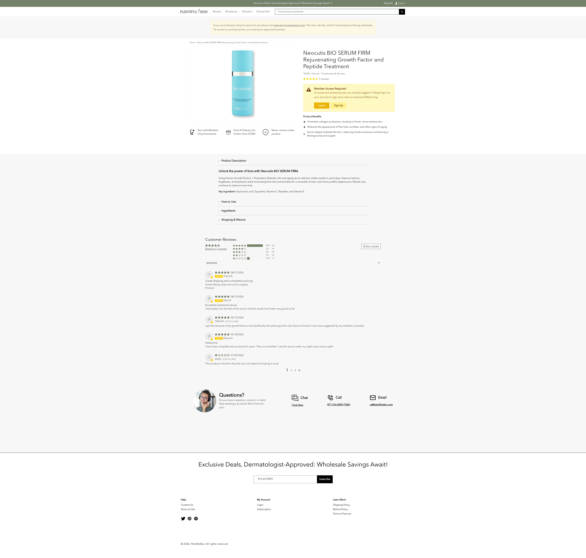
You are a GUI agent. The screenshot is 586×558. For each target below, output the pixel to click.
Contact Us (187, 505)
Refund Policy (340, 509)
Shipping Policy (341, 505)
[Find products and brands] (402, 11)
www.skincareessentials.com (289, 25)
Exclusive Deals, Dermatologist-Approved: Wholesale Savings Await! (291, 3)
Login (260, 505)
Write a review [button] (371, 246)
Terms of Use (188, 509)
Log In (321, 105)
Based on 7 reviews (216, 249)
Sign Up (338, 105)
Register (388, 3)
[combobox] (340, 12)
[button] (217, 12)
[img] (222, 273)
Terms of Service (342, 514)
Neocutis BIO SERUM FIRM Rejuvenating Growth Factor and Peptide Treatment (232, 42)
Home (192, 42)
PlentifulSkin (197, 544)
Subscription (264, 509)
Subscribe (324, 479)
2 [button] (291, 370)
